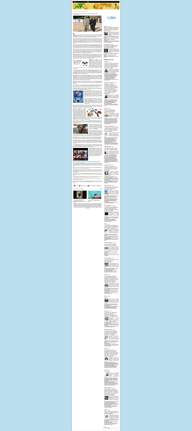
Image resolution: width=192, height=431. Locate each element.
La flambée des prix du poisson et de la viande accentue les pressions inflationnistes (111, 365)
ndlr (74, 207)
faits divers (93, 206)
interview (75, 204)
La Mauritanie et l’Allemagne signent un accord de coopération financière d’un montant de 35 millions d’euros (111, 314)
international (99, 205)
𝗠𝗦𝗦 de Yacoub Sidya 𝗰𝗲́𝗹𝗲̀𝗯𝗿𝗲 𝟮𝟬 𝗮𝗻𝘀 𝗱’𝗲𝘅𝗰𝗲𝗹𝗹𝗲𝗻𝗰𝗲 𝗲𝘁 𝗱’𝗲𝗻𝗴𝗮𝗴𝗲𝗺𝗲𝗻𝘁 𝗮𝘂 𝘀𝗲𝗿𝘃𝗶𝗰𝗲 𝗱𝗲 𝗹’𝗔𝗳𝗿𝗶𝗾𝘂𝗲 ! (111, 56)
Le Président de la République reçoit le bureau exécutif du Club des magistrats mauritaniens (111, 226)
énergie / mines (83, 203)
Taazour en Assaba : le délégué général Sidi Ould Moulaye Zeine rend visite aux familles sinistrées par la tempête (111, 37)
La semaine (107, 371)
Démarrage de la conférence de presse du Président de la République (110, 422)
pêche (83, 207)
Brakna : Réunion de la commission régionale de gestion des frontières (109, 111)
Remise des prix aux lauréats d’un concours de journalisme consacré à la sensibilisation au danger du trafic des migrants (111, 424)
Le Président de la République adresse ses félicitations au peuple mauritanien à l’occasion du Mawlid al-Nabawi (111, 209)
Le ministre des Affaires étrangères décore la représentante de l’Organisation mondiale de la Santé (111, 105)
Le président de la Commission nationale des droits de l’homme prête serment (111, 202)
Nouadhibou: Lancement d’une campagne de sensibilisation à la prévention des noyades (111, 119)
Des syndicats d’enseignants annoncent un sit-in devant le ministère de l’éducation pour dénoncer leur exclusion (110, 332)
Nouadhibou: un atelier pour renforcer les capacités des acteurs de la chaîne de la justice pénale (111, 235)
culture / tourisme (79, 207)
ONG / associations (86, 205)
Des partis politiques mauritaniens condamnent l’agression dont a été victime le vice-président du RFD (111, 79)
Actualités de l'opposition (96, 204)
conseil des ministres (94, 207)
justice (91, 205)
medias (89, 207)
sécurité (94, 205)
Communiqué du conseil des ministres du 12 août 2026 (110, 245)
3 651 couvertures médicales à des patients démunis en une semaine (111, 293)
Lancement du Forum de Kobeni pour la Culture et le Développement (111, 261)
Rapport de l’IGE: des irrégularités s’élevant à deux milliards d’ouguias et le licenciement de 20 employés (111, 239)
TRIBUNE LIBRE (87, 206)
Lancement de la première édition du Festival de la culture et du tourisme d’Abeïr (111, 268)
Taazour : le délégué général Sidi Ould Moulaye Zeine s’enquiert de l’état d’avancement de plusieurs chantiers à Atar (111, 29)
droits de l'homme (89, 204)
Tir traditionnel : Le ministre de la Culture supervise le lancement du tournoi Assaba (110, 308)
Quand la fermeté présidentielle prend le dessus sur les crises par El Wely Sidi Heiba (110, 155)
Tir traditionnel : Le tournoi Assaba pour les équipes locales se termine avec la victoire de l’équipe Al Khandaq (111, 305)
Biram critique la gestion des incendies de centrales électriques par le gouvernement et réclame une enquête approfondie (110, 138)
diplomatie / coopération (78, 205)
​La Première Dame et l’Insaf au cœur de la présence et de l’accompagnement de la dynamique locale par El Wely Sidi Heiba (110, 157)
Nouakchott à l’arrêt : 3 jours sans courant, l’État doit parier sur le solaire (110, 176)
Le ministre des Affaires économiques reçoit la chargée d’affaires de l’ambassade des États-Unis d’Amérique (111, 325)
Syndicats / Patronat (79, 206)
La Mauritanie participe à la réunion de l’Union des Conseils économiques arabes (111, 326)
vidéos (96, 206)
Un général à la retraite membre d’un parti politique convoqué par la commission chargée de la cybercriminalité (111, 129)
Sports (105, 297)
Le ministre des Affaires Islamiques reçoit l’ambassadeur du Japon (110, 221)
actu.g (100, 207)
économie (92, 203)
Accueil (76, 185)
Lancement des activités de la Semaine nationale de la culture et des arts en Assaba (110, 271)
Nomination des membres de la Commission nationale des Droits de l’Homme (111, 188)
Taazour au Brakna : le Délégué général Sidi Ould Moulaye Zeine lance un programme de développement (111, 39)
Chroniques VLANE (76, 203)
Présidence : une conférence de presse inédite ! (94, 201)
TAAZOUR (87, 208)
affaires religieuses (98, 203)
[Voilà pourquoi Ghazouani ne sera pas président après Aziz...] (87, 15)
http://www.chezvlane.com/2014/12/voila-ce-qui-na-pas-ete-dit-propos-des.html (86, 161)
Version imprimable (92, 185)
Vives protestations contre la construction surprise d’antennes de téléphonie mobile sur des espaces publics (111, 291)
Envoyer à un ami (83, 185)
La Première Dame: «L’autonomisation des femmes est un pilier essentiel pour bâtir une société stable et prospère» (110, 406)
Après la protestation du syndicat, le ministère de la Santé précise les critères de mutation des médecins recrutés (111, 289)
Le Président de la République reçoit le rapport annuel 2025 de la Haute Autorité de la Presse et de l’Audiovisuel (111, 420)
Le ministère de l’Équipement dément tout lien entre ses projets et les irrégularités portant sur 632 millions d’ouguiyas (111, 237)
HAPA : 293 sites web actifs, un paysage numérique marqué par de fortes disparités (111, 412)
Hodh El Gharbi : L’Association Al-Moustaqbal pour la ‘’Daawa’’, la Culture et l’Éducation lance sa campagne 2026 (111, 218)
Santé (86, 207)
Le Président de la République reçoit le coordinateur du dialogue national (110, 77)
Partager (99, 185)
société (78, 204)
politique (88, 203)
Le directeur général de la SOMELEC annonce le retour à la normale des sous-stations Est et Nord (111, 168)
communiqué (82, 204)
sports (75, 206)
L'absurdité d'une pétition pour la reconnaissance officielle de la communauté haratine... (79, 201)
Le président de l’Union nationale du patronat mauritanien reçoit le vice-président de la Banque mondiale (111, 342)
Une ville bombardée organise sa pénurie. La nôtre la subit (111, 149)
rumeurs (99, 206)
